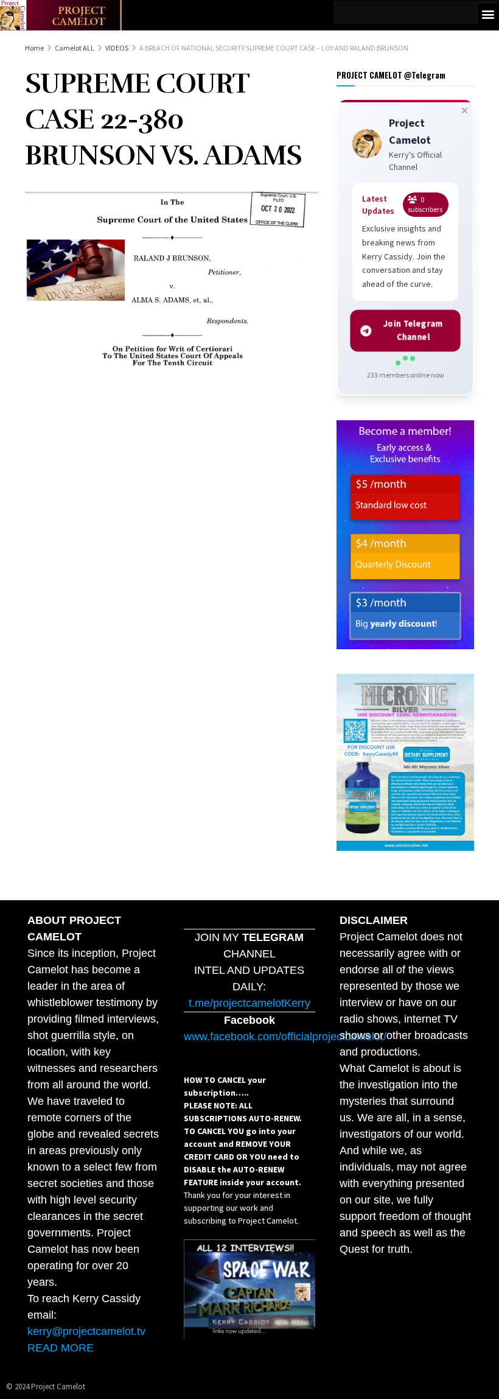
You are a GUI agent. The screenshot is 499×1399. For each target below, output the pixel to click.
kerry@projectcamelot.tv (86, 1331)
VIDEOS (116, 47)
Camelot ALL (74, 47)
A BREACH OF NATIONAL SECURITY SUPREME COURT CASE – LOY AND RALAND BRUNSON (273, 47)
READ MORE (60, 1348)
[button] (488, 14)
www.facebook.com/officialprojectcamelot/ (285, 1037)
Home (34, 47)
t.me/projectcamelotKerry (249, 1003)
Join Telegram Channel (413, 330)
